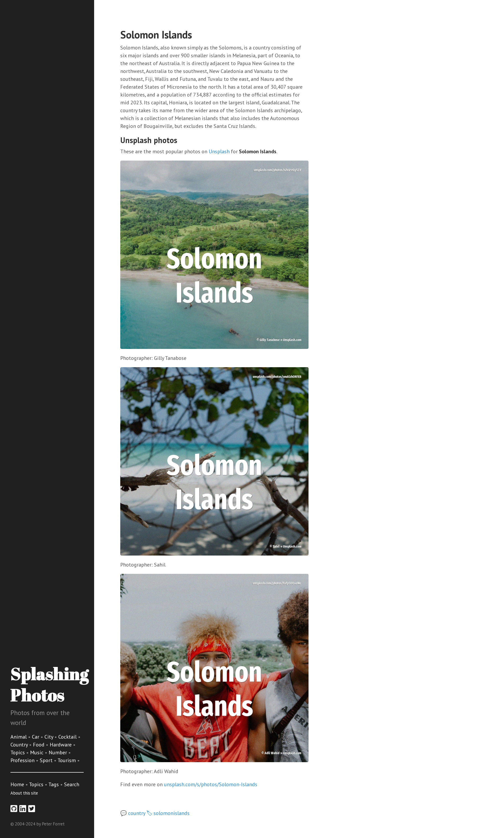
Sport (47, 760)
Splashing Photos (49, 684)
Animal (19, 736)
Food (39, 744)
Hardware (61, 744)
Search (71, 784)
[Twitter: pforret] (31, 808)
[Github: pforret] (13, 808)
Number (58, 752)
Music (37, 752)
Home (17, 784)
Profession (23, 760)
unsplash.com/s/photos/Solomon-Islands (210, 784)
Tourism (67, 760)
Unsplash (219, 151)
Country (19, 744)
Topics (18, 752)
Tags (53, 784)
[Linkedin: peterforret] (22, 808)
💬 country (132, 813)
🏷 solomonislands (168, 813)
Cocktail (68, 736)
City (49, 736)
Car (36, 736)
